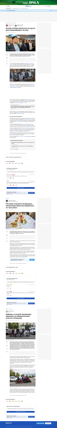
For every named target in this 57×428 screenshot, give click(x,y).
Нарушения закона (15, 8)
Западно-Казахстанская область (10, 267)
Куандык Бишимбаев (16, 157)
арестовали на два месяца (26, 124)
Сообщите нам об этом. (22, 153)
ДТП (21, 8)
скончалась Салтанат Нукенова (29, 119)
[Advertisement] (28, 16)
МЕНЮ (9, 6)
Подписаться (32, 259)
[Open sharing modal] (7, 61)
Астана (7, 157)
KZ (45, 6)
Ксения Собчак (11, 157)
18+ (20, 157)
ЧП (19, 8)
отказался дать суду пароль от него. (20, 102)
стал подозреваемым (20, 121)
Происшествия (8, 8)
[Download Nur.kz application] (28, 2)
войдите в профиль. (31, 171)
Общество (7, 198)
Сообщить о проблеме (40, 423)
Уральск (17, 267)
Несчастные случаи (25, 8)
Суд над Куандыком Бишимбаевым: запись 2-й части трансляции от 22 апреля (22, 143)
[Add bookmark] (7, 64)
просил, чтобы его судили (21, 136)
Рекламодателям (48, 423)
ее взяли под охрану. (20, 113)
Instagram (32, 303)
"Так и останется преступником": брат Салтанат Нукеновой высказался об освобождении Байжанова (23, 107)
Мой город (21, 233)
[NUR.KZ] (28, 6)
